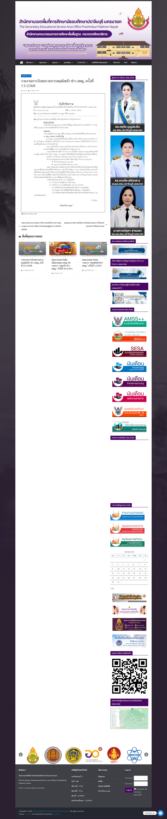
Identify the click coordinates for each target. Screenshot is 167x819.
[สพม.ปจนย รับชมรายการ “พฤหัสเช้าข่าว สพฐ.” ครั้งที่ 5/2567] (93, 243)
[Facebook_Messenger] (161, 813)
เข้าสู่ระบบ (101, 776)
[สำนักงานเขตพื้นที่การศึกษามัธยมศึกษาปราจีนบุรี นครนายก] (83, 8)
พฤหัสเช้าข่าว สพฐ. (26, 76)
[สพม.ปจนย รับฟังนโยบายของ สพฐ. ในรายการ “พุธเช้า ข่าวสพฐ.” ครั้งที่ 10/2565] (62, 243)
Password (128, 783)
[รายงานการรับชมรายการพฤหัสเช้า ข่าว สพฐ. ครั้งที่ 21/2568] (32, 243)
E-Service (81, 62)
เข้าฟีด (100, 781)
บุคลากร (55, 62)
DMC (126, 62)
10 (118, 569)
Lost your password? (138, 793)
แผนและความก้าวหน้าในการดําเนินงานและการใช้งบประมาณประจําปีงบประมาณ (84, 224)
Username (129, 778)
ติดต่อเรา (134, 62)
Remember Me (142, 789)
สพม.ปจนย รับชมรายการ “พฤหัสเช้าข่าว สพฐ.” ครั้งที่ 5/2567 (92, 263)
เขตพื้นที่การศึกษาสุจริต (99, 62)
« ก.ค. (112, 588)
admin (25, 91)
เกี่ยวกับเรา (29, 62)
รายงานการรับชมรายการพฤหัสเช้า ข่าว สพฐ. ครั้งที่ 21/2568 (32, 263)
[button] (34, 62)
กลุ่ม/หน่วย (42, 62)
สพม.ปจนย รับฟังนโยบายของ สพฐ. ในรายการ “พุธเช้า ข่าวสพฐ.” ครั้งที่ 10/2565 (62, 264)
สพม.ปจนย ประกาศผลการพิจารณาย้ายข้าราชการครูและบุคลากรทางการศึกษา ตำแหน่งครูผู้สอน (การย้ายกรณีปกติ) (41, 226)
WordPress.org (104, 791)
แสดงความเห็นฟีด (104, 786)
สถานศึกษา (67, 62)
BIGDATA (116, 62)
